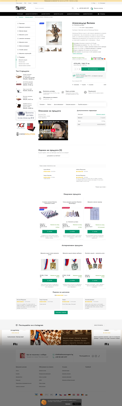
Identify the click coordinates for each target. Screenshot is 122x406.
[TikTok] (99, 356)
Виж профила (98, 325)
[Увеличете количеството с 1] (80, 69)
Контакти (35, 3)
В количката (94, 69)
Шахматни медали (23, 60)
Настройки (67, 404)
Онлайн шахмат (23, 49)
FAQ (25, 3)
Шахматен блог (19, 377)
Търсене (73, 8)
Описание (42, 104)
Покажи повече (61, 312)
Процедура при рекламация (45, 373)
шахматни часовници (24, 38)
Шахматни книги (23, 42)
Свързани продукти (70, 104)
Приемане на (77, 403)
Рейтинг (49, 104)
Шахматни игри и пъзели (24, 63)
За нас (29, 3)
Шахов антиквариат (24, 46)
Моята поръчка (42, 386)
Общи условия (19, 3)
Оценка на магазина (61, 292)
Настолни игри (22, 61)
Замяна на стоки (42, 370)
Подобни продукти (82, 104)
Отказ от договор (42, 377)
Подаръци (22, 57)
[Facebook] (93, 356)
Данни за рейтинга (89, 27)
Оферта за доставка (97, 57)
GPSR (105, 84)
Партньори (18, 380)
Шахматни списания (66, 373)
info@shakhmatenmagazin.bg (64, 354)
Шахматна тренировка (66, 377)
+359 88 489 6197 (84, 8)
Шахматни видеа (65, 370)
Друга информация (58, 104)
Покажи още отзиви (100, 187)
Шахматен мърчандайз (25, 53)
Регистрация (102, 3)
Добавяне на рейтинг (53, 155)
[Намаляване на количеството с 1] (75, 69)
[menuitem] (20, 14)
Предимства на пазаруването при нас (23, 383)
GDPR (40, 380)
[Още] (101, 14)
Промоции (22, 23)
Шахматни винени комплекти (25, 65)
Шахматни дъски (23, 34)
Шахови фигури (23, 31)
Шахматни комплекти (24, 27)
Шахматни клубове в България (68, 380)
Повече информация (77, 53)
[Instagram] (96, 356)
